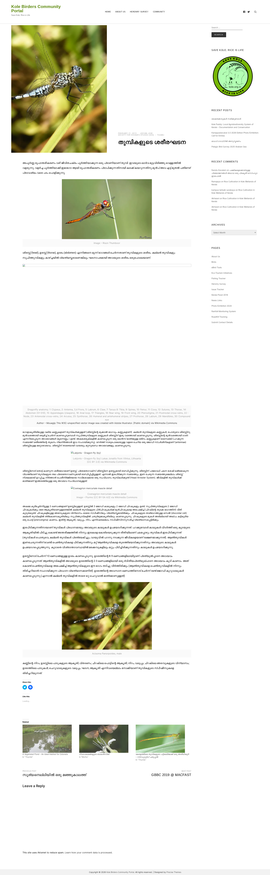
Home (108, 12)
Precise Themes (173, 872)
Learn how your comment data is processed (88, 852)
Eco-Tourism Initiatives (222, 273)
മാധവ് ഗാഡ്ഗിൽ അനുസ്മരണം (226, 141)
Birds (214, 262)
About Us (120, 12)
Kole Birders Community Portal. (120, 872)
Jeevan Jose (146, 133)
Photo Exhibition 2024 (222, 306)
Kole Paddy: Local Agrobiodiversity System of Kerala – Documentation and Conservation (232, 125)
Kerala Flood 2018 (220, 295)
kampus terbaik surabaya (223, 190)
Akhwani (215, 198)
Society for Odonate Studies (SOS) (136, 135)
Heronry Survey (139, 12)
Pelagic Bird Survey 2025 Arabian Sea (229, 146)
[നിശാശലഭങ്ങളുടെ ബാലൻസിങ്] (106, 739)
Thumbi (160, 135)
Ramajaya (216, 181)
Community (159, 12)
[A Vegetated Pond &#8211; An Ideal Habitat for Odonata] (49, 739)
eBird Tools (217, 267)
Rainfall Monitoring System (224, 311)
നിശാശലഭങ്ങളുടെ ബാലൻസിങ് (94, 754)
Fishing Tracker (219, 278)
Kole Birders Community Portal (36, 9)
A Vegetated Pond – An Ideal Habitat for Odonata (45, 754)
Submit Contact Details (222, 322)
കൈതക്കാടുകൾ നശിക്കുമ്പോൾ (226, 119)
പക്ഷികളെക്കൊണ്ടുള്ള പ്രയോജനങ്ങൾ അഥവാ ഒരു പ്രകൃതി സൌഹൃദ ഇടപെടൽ (234, 173)
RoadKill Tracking (219, 317)
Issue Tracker (218, 289)
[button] (59, 89)
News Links (217, 300)
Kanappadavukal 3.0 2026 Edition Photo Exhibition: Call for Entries (235, 134)
